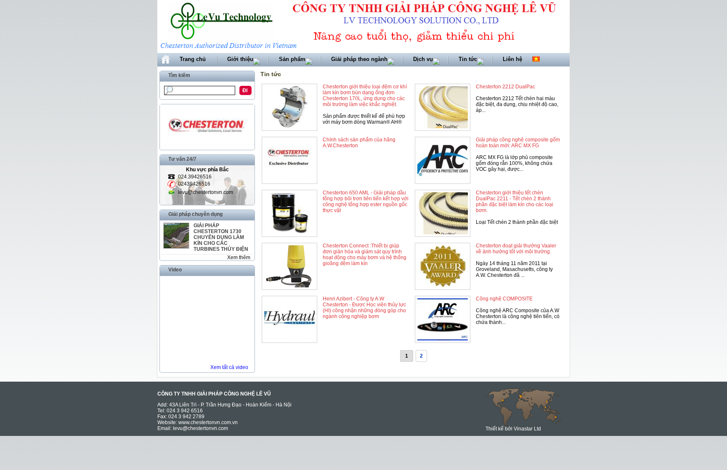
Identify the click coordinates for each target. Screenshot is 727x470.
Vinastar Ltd (527, 429)
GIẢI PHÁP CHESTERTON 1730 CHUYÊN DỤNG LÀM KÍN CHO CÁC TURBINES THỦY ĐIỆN (221, 237)
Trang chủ (193, 59)
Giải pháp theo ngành (359, 59)
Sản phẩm (292, 59)
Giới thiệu (240, 59)
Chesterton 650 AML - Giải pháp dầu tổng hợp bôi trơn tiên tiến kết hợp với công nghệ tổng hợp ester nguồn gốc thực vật (366, 201)
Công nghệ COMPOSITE (504, 299)
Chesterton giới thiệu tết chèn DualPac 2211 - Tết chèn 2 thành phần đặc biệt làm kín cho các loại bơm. (514, 201)
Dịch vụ (423, 59)
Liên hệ (512, 59)
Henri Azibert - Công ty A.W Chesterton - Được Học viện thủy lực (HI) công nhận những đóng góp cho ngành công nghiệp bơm (364, 307)
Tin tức (468, 59)
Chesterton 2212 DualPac (505, 87)
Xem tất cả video (229, 367)
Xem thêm (238, 257)
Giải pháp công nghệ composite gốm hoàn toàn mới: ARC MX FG (518, 143)
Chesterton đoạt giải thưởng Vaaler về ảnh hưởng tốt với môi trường (516, 249)
